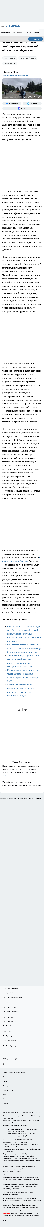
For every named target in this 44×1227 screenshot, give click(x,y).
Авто (4, 1094)
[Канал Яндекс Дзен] (15, 1059)
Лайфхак (27, 32)
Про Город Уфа (8, 1026)
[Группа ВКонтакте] (11, 103)
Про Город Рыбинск (9, 1021)
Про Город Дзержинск (10, 988)
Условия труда (8, 1090)
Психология (10, 63)
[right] (41, 32)
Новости (6, 1099)
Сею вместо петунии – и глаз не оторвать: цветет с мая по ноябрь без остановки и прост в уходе (24, 648)
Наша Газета (7, 1003)
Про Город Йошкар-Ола (11, 1011)
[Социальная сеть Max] (22, 108)
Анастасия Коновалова (15, 75)
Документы (5, 32)
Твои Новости (7, 1031)
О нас (5, 1077)
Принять (35, 39)
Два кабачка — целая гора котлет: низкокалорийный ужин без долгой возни (22, 785)
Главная (5, 1103)
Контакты (6, 1081)
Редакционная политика (11, 1086)
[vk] (18, 709)
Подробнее (16, 1189)
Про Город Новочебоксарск (12, 997)
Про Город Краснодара (11, 1046)
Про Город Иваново (9, 1007)
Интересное (10, 58)
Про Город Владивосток (11, 1040)
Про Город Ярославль (10, 1036)
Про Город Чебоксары (10, 993)
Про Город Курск (8, 1017)
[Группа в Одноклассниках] (8, 1059)
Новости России (28, 58)
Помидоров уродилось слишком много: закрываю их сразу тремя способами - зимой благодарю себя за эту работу (20, 770)
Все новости (17, 32)
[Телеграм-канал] (32, 103)
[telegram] (26, 709)
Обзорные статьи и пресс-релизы (14, 1072)
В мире (36, 32)
